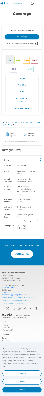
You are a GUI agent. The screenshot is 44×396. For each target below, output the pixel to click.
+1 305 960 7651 (8, 288)
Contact (5, 338)
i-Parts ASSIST (7, 330)
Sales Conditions (15, 298)
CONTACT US (22, 254)
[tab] (10, 59)
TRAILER (22, 85)
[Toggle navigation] (42, 3)
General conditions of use (13, 303)
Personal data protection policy (15, 300)
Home (4, 298)
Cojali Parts (6, 328)
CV (9, 122)
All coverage (22, 37)
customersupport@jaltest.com (14, 295)
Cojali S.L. (5, 325)
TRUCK (22, 78)
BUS (22, 92)
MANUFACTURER (22, 108)
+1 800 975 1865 (8, 292)
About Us (5, 340)
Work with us (28, 298)
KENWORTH (28, 122)
